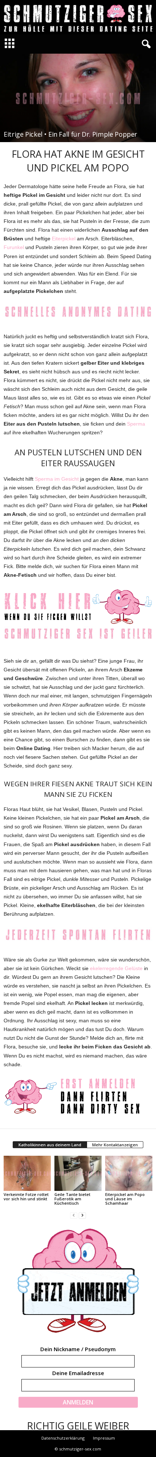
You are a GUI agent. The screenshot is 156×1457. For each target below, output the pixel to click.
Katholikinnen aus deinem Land (50, 1144)
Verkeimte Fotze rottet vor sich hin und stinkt (26, 1196)
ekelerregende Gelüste (116, 968)
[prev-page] (73, 1215)
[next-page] (82, 1215)
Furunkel (14, 247)
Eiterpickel (63, 238)
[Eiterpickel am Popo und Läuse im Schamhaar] (128, 1173)
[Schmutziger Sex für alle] (78, 17)
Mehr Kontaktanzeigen (115, 1144)
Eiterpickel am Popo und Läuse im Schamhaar (125, 1199)
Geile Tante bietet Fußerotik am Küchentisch (72, 1199)
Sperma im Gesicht (57, 479)
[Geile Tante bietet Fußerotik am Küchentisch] (78, 1173)
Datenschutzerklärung (63, 1438)
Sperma (136, 424)
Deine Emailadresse (78, 1373)
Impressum (104, 1438)
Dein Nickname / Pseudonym (78, 1349)
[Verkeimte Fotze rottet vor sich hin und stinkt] (27, 1173)
